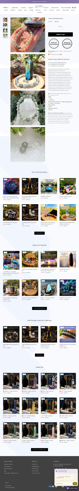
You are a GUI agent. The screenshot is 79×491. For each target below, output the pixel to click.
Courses (73, 10)
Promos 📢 (51, 10)
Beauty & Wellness (65, 7)
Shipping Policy (35, 466)
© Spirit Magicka (8, 485)
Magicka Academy (8, 464)
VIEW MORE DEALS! (39, 308)
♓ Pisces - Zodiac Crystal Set (47, 391)
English (5, 7)
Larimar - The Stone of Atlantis (47, 297)
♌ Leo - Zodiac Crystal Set (47, 416)
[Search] (72, 7)
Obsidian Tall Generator (65, 269)
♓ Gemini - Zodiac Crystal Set (28, 416)
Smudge (31, 10)
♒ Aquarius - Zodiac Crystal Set (29, 391)
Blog (5, 471)
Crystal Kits (23, 7)
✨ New (45, 10)
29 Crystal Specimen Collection (10, 222)
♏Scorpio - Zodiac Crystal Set (66, 416)
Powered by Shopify (10, 487)
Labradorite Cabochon (45, 196)
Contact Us (34, 464)
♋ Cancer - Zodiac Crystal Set (9, 440)
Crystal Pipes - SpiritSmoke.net (11, 473)
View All (39, 355)
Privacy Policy (35, 471)
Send (75, 483)
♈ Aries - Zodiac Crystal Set (66, 391)
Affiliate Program (8, 468)
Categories (30, 7)
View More (39, 233)
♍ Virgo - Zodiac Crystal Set (28, 440)
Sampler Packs (45, 7)
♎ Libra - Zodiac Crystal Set (47, 440)
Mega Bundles (15, 7)
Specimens (38, 10)
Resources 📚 (65, 10)
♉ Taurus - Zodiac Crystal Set (9, 416)
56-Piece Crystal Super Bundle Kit (29, 297)
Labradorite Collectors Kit (65, 297)
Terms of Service (36, 473)
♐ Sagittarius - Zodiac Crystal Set (67, 440)
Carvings (20, 10)
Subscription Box (55, 7)
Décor (25, 10)
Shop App (39, 12)
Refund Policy (35, 468)
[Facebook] (53, 469)
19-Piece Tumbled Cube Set (66, 196)
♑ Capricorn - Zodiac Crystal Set (10, 391)
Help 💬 (58, 10)
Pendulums (12, 10)
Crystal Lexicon (7, 466)
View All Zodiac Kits (39, 449)
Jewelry (6, 10)
